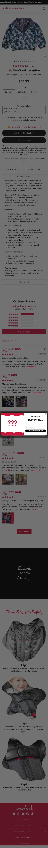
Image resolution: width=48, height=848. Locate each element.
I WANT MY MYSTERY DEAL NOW (35, 430)
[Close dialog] (46, 414)
